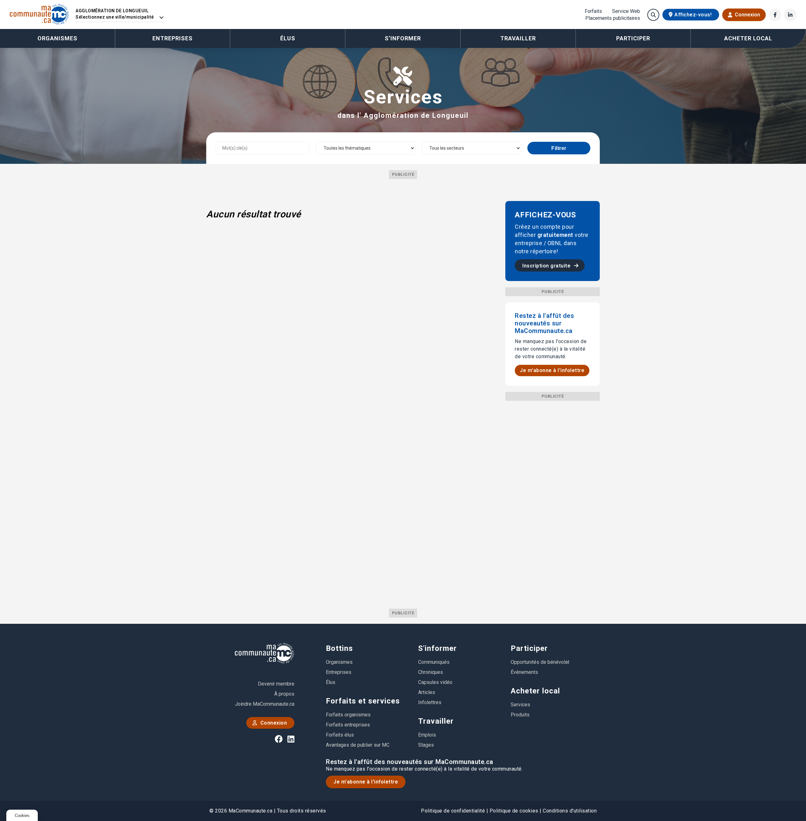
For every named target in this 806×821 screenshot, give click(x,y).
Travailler (436, 721)
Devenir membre (276, 684)
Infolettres (429, 702)
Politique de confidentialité (453, 811)
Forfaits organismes (348, 715)
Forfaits (593, 11)
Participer (529, 648)
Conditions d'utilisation (570, 811)
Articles (426, 692)
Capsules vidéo (435, 682)
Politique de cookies (514, 811)
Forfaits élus (340, 735)
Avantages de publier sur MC (357, 745)
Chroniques (430, 672)
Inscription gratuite (547, 266)
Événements (524, 672)
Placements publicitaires (612, 18)
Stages (426, 745)
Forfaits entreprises (348, 725)
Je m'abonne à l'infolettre (552, 370)
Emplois (427, 735)
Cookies (22, 815)
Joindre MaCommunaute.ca (264, 704)
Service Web (626, 11)
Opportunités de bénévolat (540, 662)
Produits (520, 715)
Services (520, 705)
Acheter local (535, 690)
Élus (287, 38)
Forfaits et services (363, 701)
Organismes (57, 38)
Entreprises (172, 38)
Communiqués (434, 662)
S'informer (437, 648)
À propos (284, 694)
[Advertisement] (552, 495)
